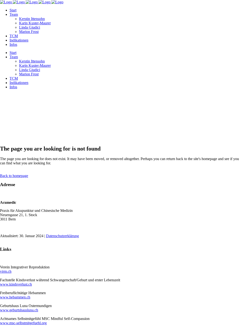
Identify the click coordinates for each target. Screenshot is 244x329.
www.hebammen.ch (15, 297)
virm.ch (5, 271)
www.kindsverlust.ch (16, 284)
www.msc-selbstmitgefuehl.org (23, 323)
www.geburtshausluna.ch (19, 310)
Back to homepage (14, 176)
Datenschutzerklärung (62, 236)
